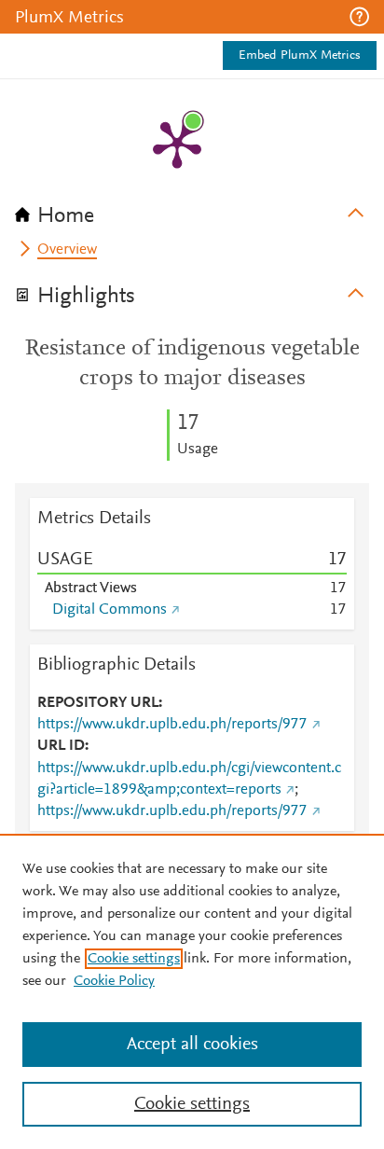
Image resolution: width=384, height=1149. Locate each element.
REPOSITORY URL (97, 703)
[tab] (192, 209)
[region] (192, 991)
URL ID (61, 746)
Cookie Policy (114, 981)
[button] (359, 17)
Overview (67, 249)
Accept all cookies (192, 1044)
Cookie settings (134, 958)
